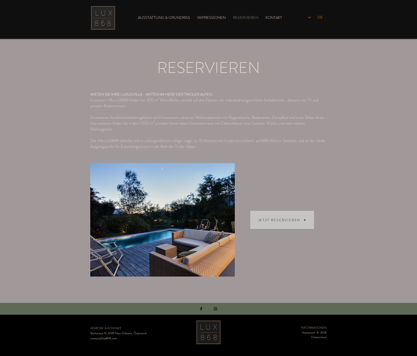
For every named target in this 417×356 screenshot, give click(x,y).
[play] (223, 272)
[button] (162, 220)
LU (101, 13)
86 (101, 23)
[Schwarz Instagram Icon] (215, 308)
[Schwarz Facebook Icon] (201, 308)
